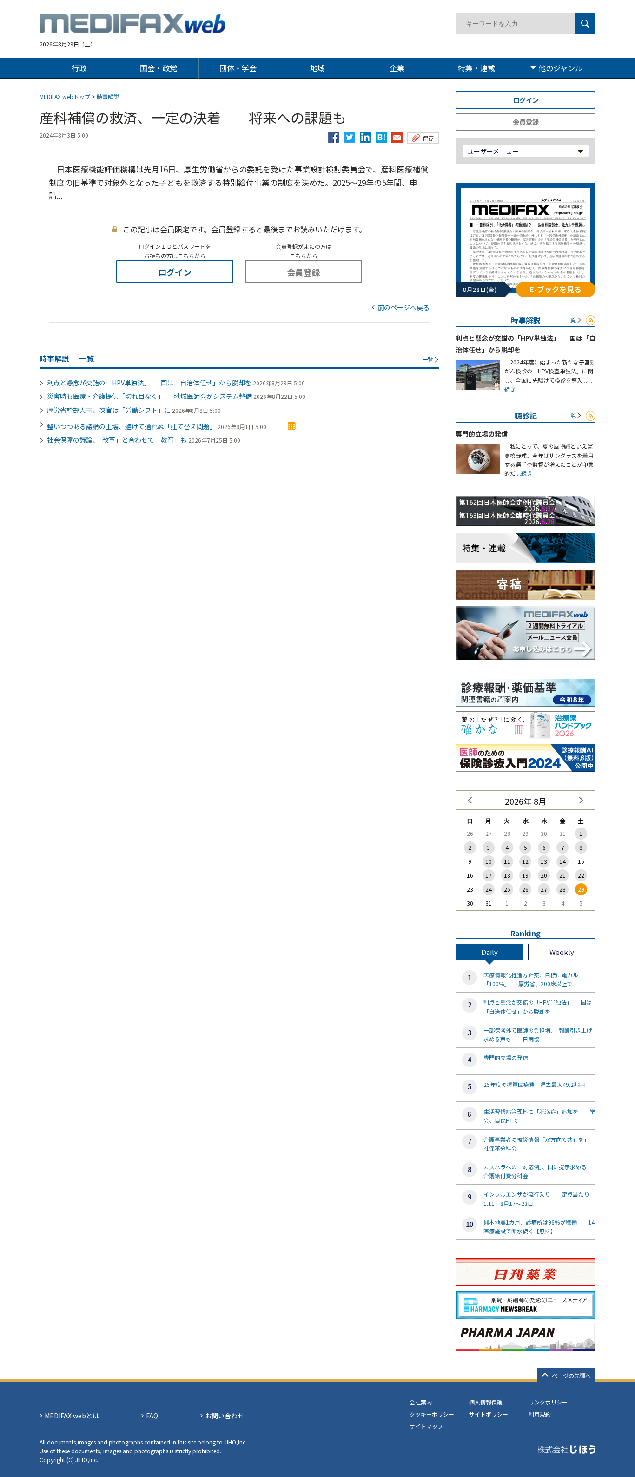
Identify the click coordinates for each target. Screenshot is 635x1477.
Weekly (561, 952)
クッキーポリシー (432, 1414)
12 (525, 861)
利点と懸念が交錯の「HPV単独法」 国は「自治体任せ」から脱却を (149, 382)
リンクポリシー (548, 1402)
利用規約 (540, 1414)
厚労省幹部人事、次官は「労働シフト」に (109, 410)
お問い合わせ (224, 1415)
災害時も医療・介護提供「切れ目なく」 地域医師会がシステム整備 (149, 396)
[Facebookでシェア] (333, 135)
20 (544, 875)
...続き (524, 473)
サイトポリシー (488, 1414)
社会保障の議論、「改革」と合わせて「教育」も (117, 439)
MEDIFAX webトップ (65, 96)
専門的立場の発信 (482, 433)
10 (488, 861)
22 (581, 875)
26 (525, 889)
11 (507, 861)
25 (507, 889)
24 (488, 889)
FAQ (152, 1415)
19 (525, 875)
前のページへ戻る (403, 307)
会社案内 (421, 1402)
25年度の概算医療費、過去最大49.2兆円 (534, 1084)
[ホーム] (132, 27)
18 (507, 875)
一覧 (427, 359)
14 (562, 861)
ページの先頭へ (571, 1375)
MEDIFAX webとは (72, 1415)
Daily (489, 952)
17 (488, 875)
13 (544, 861)
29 (581, 889)
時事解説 (108, 96)
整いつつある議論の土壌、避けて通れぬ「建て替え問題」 (131, 426)
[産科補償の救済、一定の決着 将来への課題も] (381, 135)
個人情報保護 (486, 1402)
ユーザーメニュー (493, 151)
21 (562, 875)
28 (562, 889)
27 (544, 889)
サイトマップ (426, 1426)
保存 (428, 138)
